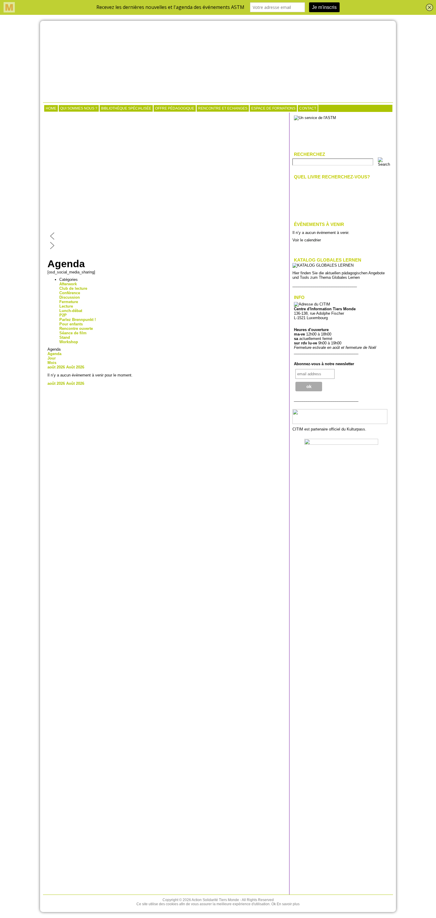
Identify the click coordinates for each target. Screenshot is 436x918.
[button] (166, 236)
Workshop (68, 342)
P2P (63, 315)
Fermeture (68, 302)
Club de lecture (73, 288)
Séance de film (73, 333)
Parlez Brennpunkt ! (77, 319)
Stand (64, 337)
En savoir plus (288, 904)
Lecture (66, 306)
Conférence (69, 293)
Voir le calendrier (306, 240)
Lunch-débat (70, 310)
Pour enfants (71, 324)
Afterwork (68, 284)
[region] (166, 182)
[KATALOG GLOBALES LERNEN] (323, 265)
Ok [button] (273, 904)
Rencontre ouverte (76, 328)
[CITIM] (218, 62)
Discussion (69, 297)
